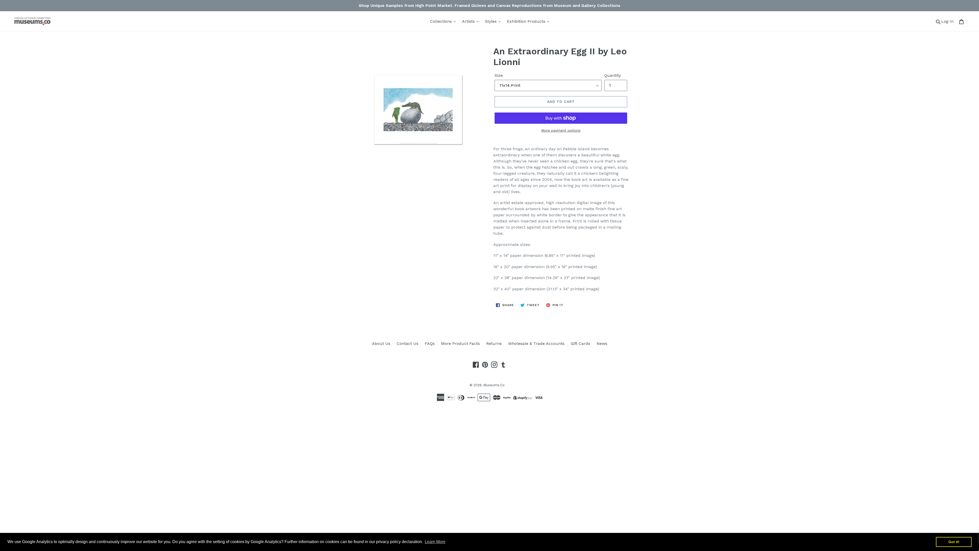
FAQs (430, 343)
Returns (494, 343)
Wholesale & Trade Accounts (536, 343)
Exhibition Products (527, 21)
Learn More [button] (435, 542)
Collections (441, 21)
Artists (469, 21)
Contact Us (407, 343)
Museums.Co (494, 385)
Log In (948, 21)
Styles (491, 21)
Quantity (612, 75)
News (602, 343)
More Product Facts (460, 343)
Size (499, 75)
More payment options (561, 130)
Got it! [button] (953, 542)
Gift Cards (580, 343)
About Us (381, 343)
